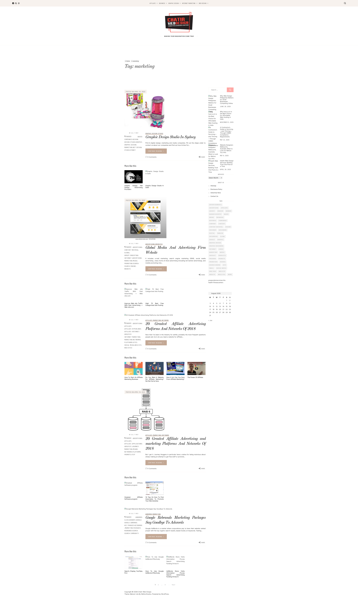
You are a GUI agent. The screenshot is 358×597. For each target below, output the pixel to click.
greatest (128, 334)
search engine (130, 266)
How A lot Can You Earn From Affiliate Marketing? (175, 378)
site (224, 265)
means (135, 449)
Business (162, 3)
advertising (137, 247)
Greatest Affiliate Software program (133, 498)
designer (212, 230)
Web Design (202, 3)
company (212, 223)
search (136, 263)
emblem (220, 233)
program (212, 258)
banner (228, 211)
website (127, 269)
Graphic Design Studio (154, 133)
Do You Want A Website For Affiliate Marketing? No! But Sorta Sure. (154, 379)
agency (212, 211)
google (139, 520)
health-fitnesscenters (215, 282)
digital (212, 233)
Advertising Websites (154, 244)
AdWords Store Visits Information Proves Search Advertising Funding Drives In (175, 574)
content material (131, 250)
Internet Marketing (189, 3)
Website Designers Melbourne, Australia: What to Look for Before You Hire (226, 148)
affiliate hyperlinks (132, 329)
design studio (129, 142)
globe (222, 236)
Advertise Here (216, 193)
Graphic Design (173, 3)
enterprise (213, 236)
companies (128, 139)
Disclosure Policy (216, 189)
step (133, 454)
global (127, 253)
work (230, 274)
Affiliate (153, 3)
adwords (139, 517)
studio (127, 150)
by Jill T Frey (133, 133)
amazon (220, 211)
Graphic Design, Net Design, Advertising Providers (133, 187)
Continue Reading (155, 151)
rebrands (128, 531)
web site (138, 345)
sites (135, 342)
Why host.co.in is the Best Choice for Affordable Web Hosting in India (226, 115)
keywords (138, 525)
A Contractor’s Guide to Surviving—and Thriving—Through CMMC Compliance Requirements (226, 132)
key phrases (129, 525)
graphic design (130, 145)
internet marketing (132, 337)
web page (212, 271)
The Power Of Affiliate (195, 377)
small (211, 268)
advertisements (215, 204)
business (212, 220)
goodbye (132, 520)
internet (212, 249)
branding (220, 217)
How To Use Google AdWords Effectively (154, 572)
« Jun (210, 320)
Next (173, 585)
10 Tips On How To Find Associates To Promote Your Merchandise (154, 499)
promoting (128, 263)
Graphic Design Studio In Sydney (170, 137)
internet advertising (133, 258)
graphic (139, 142)
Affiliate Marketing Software (157, 435)
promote (127, 454)
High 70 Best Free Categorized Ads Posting (154, 304)
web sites (128, 348)
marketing (128, 147)
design (135, 139)
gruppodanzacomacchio (217, 280)
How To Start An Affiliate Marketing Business (133, 378)
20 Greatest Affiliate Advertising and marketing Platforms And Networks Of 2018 (175, 444)
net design (137, 147)
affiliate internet (131, 331)
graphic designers (216, 246)
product (212, 255)
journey (135, 446)
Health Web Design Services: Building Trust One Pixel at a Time (226, 163)
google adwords (130, 523)
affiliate (128, 326)
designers (223, 230)
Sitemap (213, 186)
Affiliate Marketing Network (157, 320)
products (222, 255)
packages (137, 528)
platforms (128, 342)
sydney (133, 150)
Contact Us (214, 196)
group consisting (131, 255)
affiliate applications (133, 444)
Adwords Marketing (153, 514)
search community (131, 533)
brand (211, 217)
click (126, 520)
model (222, 252)
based (140, 137)
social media (129, 345)
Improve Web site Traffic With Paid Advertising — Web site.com (133, 305)
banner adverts (215, 214)
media (135, 261)
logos (221, 249)
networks (137, 340)
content (222, 223)
